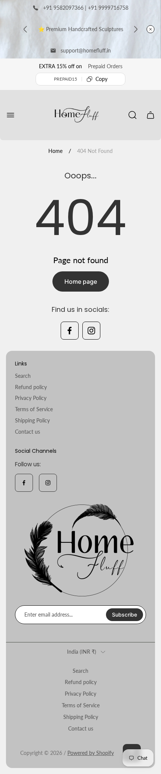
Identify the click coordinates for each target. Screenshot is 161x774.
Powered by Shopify (90, 753)
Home (55, 151)
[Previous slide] (25, 29)
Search (23, 376)
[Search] (132, 115)
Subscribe (124, 614)
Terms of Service (34, 409)
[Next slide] (135, 29)
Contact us (27, 431)
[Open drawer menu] (10, 115)
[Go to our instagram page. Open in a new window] (91, 331)
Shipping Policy (32, 420)
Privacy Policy (30, 398)
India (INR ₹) (81, 651)
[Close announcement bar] (150, 29)
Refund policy (31, 387)
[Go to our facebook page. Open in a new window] (70, 331)
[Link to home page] (80, 550)
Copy (101, 79)
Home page (80, 281)
